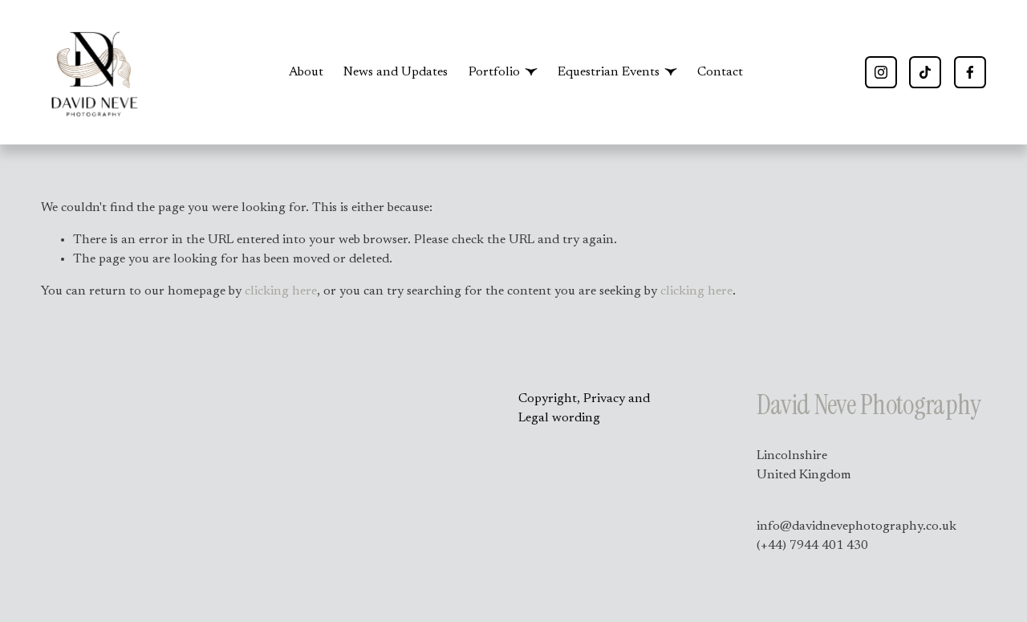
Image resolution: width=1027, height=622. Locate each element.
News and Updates (395, 72)
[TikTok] (925, 72)
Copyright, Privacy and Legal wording (584, 408)
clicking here (281, 291)
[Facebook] (970, 72)
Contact (720, 72)
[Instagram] (881, 72)
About (306, 72)
